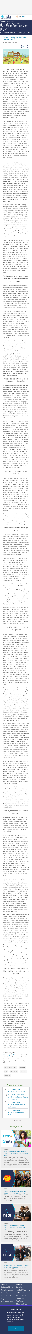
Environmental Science (10, 1067)
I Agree (16, 1328)
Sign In (20, 17)
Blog (2, 1299)
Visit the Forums (16, 1120)
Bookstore (4, 1284)
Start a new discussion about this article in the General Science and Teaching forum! (17, 1104)
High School (7, 1075)
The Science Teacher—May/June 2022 (10, 24)
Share (23, 46)
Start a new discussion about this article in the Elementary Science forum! (16, 1112)
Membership (4, 1293)
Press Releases (20, 1301)
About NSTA (19, 1284)
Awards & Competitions (7, 1302)
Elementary (24, 1071)
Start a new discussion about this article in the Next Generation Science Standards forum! (18, 1097)
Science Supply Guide (21, 1304)
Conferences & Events (7, 1287)
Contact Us (19, 1287)
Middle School (13, 1071)
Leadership (22, 1067)
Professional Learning (7, 1290)
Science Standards (6, 1296)
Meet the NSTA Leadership (23, 1290)
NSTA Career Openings (22, 1293)
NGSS (5, 1071)
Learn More (10, 1322)
